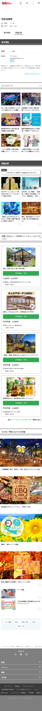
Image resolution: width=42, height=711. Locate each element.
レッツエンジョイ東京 (8, 646)
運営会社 (38, 692)
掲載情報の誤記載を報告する (33, 74)
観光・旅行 (25, 622)
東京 (16, 622)
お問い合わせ (4, 692)
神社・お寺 (21, 626)
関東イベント (29, 646)
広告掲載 (31, 692)
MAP (12, 60)
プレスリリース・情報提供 (18, 692)
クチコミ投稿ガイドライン (24, 689)
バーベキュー (16, 419)
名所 (34, 622)
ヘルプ (36, 689)
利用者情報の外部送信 (7, 689)
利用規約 (17, 686)
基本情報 (5, 42)
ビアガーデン (27, 419)
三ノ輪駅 (8, 622)
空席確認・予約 (21, 273)
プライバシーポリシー (28, 686)
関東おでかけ (20, 646)
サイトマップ (8, 686)
